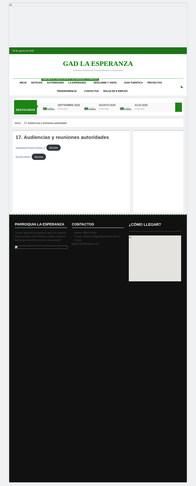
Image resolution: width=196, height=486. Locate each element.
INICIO (23, 82)
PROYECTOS (154, 82)
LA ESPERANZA (77, 82)
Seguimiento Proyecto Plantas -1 (30, 147)
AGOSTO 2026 (107, 105)
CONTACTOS (91, 91)
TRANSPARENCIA (67, 91)
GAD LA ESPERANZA (98, 63)
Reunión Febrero (23, 157)
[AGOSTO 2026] (90, 109)
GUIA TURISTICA (133, 82)
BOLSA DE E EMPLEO (115, 91)
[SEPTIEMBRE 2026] (49, 109)
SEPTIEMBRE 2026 (69, 105)
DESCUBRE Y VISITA (105, 82)
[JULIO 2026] (126, 109)
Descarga (53, 147)
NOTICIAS (38, 81)
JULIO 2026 (141, 105)
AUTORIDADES (55, 82)
